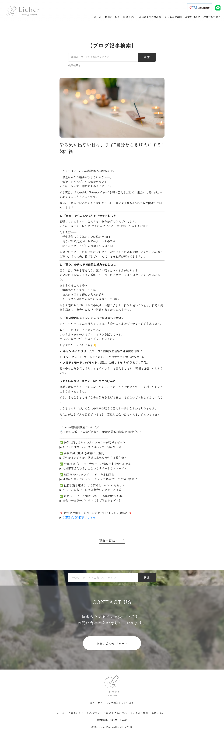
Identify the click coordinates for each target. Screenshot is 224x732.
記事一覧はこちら (112, 540)
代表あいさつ (75, 713)
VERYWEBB (126, 727)
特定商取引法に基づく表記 (112, 720)
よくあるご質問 (139, 713)
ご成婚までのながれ (115, 713)
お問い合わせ (159, 713)
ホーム (61, 713)
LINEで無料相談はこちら (79, 517)
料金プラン (93, 713)
